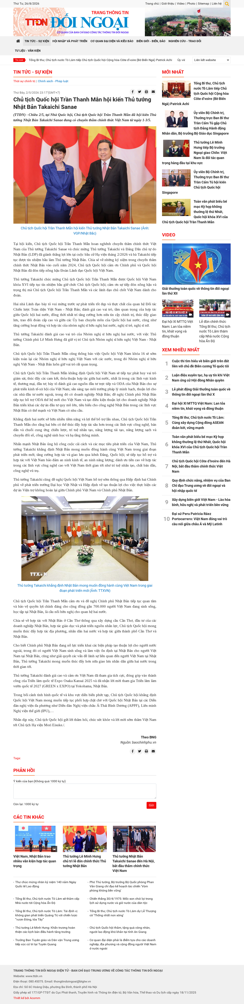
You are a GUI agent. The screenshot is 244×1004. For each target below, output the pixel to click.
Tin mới (19, 60)
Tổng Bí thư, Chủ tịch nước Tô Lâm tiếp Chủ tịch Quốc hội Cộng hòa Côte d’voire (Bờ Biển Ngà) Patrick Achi (195, 93)
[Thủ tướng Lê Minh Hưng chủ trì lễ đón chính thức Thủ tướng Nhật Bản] (85, 839)
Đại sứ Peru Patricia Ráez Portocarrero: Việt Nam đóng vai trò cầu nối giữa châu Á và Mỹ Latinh (199, 519)
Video (181, 3)
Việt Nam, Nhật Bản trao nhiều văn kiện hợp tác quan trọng (34, 861)
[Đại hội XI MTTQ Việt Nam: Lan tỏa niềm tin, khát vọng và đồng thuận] (177, 308)
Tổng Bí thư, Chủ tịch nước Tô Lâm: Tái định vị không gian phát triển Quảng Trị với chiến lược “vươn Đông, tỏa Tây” (46, 915)
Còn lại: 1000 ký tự (26, 804)
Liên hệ (217, 3)
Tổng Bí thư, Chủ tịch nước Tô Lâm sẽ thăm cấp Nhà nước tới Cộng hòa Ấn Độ (47, 901)
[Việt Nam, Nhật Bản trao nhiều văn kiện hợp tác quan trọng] (35, 839)
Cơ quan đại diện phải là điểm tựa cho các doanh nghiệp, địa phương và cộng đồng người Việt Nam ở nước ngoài (123, 944)
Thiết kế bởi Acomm (26, 998)
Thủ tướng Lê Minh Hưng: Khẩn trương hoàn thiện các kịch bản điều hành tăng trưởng (45, 930)
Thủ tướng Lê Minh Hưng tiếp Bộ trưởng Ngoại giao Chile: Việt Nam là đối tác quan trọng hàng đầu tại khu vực (194, 152)
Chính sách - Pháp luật (53, 81)
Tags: (17, 758)
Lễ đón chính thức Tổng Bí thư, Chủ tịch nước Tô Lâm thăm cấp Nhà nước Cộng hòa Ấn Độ (214, 331)
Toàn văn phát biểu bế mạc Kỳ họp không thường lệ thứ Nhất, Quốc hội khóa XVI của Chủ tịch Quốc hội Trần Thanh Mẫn (195, 211)
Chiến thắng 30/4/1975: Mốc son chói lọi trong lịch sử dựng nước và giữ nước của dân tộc (121, 901)
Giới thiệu (167, 3)
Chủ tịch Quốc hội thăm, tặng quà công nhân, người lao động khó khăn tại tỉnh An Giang (120, 930)
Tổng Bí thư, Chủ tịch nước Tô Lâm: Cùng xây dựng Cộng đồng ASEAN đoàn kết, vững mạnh (198, 422)
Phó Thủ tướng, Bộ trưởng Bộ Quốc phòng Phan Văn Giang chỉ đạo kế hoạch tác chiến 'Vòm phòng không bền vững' (122, 886)
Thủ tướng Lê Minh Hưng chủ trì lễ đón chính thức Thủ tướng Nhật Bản (84, 861)
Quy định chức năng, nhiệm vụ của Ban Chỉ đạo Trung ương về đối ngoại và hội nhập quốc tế (201, 485)
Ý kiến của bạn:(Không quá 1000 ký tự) (39, 781)
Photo (191, 3)
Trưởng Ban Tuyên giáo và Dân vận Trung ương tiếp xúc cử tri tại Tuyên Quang (47, 942)
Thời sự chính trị (24, 81)
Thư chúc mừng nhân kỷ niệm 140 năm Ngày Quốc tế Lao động (45, 884)
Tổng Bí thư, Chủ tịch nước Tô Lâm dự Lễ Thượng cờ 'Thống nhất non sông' (123, 913)
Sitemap (203, 3)
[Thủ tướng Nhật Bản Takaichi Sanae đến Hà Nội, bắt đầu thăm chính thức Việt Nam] (134, 839)
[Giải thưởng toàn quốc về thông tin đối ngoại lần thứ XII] (196, 264)
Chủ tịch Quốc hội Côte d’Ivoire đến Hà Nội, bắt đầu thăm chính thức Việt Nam (201, 466)
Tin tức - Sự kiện (32, 72)
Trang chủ (152, 3)
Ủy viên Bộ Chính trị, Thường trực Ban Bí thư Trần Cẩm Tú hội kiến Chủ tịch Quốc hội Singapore (195, 182)
